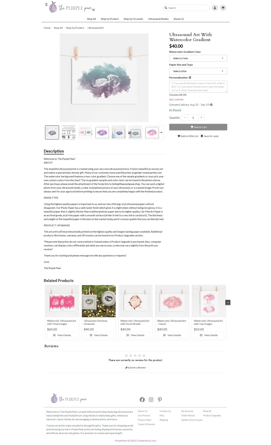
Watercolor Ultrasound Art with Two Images (208, 322)
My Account (187, 411)
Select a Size (179, 71)
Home (47, 27)
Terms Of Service (146, 424)
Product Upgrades (212, 415)
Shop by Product (75, 27)
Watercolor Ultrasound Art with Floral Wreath (134, 322)
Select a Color (180, 58)
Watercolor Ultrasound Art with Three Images (61, 322)
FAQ (162, 415)
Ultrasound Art (96, 27)
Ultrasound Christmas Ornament (95, 322)
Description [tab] (54, 151)
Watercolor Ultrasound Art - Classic (171, 322)
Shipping (164, 419)
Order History (188, 415)
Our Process (144, 415)
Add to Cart (200, 127)
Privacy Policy (144, 419)
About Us (179, 18)
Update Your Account (192, 419)
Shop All (91, 18)
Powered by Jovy (147, 440)
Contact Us (165, 411)
